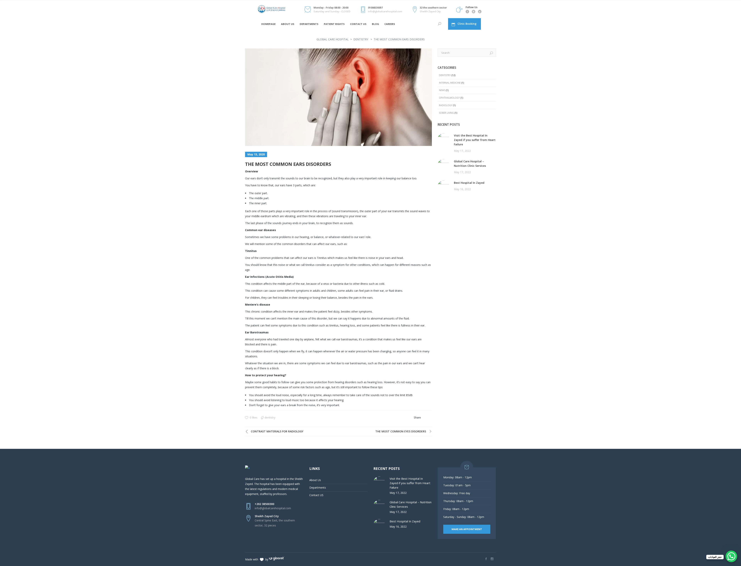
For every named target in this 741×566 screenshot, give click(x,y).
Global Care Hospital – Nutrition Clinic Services (470, 163)
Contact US (316, 495)
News (442, 90)
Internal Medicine (450, 82)
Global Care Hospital (332, 39)
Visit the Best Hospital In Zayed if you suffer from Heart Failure (475, 140)
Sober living (446, 112)
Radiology (445, 105)
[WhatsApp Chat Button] (731, 556)
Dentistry (360, 39)
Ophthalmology (449, 97)
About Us (315, 480)
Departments (317, 487)
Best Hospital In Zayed (469, 183)
